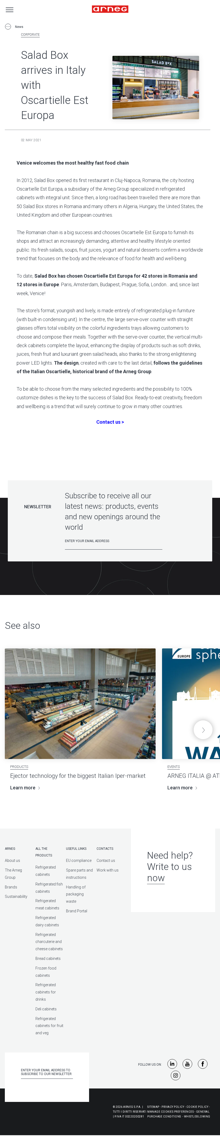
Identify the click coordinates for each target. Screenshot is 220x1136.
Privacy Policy (173, 1106)
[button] (203, 729)
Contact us (106, 860)
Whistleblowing (197, 1116)
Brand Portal (76, 911)
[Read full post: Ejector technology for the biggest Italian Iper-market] (80, 703)
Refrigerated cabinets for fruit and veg (49, 1026)
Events (173, 767)
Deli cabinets (46, 1009)
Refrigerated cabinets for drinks (45, 992)
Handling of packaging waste (76, 894)
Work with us (108, 870)
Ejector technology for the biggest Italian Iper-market (78, 775)
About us (12, 860)
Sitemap (153, 1106)
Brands (11, 887)
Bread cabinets (48, 958)
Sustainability (16, 896)
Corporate (30, 35)
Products (19, 767)
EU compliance (78, 860)
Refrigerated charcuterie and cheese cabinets (49, 941)
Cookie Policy (197, 1106)
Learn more (22, 787)
